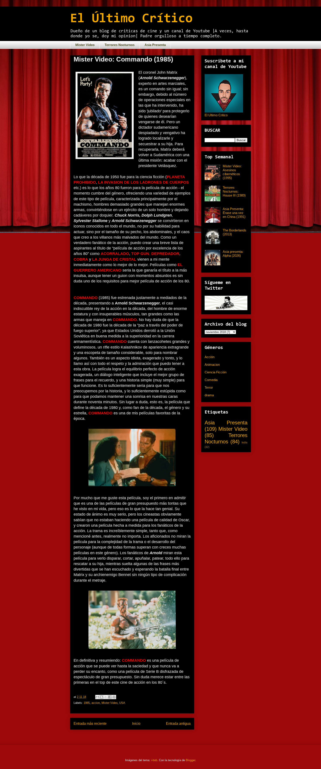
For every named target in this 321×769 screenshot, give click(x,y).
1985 (87, 702)
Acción (209, 357)
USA (122, 702)
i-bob (154, 760)
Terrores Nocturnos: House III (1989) (234, 191)
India (244, 442)
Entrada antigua (178, 723)
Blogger (190, 760)
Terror (209, 387)
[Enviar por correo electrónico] (97, 697)
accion (95, 702)
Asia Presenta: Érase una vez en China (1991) (234, 213)
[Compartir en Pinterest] (114, 697)
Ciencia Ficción (215, 372)
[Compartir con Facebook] (110, 697)
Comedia (211, 380)
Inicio (136, 723)
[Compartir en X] (106, 697)
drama (209, 395)
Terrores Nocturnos (120, 45)
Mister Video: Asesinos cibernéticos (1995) (232, 172)
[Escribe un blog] (101, 697)
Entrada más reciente (90, 723)
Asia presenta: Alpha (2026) (233, 253)
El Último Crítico (131, 19)
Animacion (212, 364)
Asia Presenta (155, 45)
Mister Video (85, 45)
